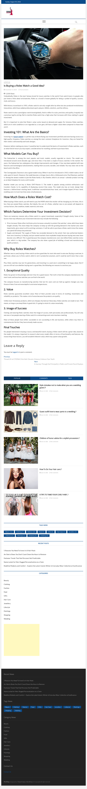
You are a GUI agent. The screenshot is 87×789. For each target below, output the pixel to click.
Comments (43, 378)
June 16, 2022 (44, 498)
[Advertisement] (21, 640)
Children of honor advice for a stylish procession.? (59, 438)
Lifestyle (7, 82)
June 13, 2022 (44, 415)
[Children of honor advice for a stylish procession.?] (21, 438)
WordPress (29, 782)
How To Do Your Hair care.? (51, 469)
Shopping (32, 535)
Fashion (31, 532)
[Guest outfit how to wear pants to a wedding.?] (21, 412)
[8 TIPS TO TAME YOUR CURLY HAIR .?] (21, 495)
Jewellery (73, 532)
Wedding (44, 535)
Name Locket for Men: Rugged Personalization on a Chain (24, 562)
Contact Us (7, 772)
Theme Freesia (21, 782)
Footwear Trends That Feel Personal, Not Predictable (22, 558)
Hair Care (61, 532)
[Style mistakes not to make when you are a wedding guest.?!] (21, 385)
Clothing (20, 532)
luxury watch (18, 137)
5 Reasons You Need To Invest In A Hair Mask (19, 550)
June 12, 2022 (44, 391)
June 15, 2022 (44, 472)
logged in (16, 352)
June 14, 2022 (44, 441)
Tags (70, 378)
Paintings (21, 535)
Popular (17, 378)
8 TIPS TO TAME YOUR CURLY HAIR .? (54, 494)
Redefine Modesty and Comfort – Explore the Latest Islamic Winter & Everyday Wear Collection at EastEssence (43, 566)
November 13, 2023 (11, 89)
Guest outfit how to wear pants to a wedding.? (58, 411)
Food (41, 532)
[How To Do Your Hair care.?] (21, 469)
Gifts (50, 532)
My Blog (6, 782)
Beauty (8, 532)
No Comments (24, 89)
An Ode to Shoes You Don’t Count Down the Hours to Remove (25, 554)
